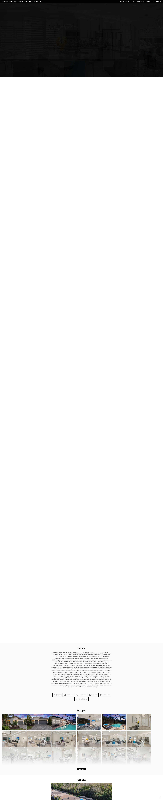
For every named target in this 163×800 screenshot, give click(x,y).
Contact (158, 1)
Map (153, 1)
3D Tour (148, 1)
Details (122, 1)
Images (128, 1)
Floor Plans (140, 1)
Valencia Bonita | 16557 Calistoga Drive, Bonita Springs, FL (21, 1)
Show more (81, 769)
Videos (133, 1)
